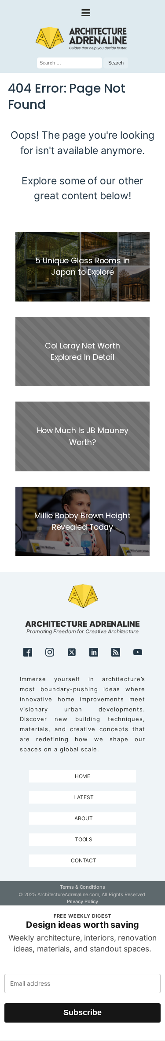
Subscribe (82, 1012)
